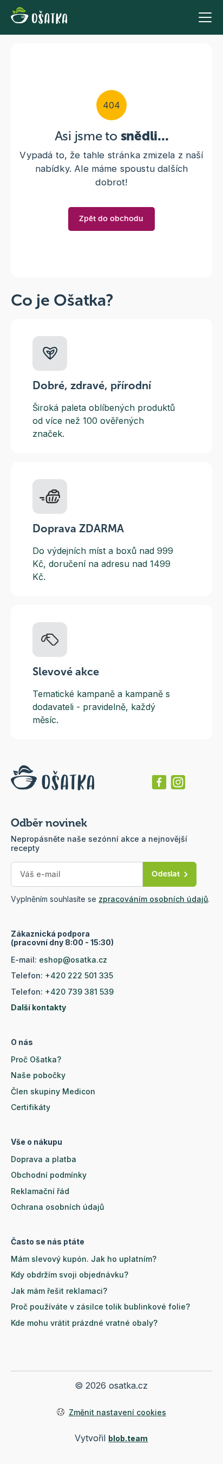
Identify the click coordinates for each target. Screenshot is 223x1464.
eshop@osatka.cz (73, 959)
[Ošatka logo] (39, 17)
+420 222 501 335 (79, 975)
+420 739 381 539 (79, 991)
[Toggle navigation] (205, 17)
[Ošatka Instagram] (178, 782)
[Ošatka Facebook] (159, 782)
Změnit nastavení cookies (117, 1412)
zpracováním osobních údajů (153, 899)
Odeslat (166, 874)
